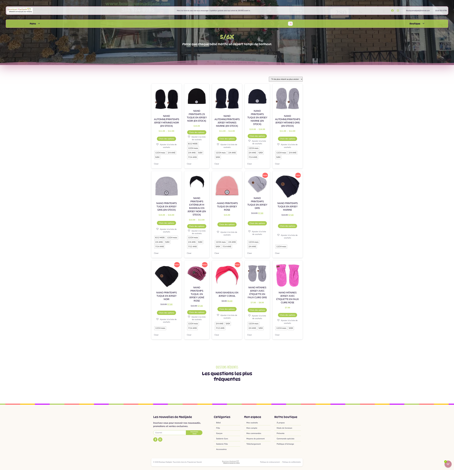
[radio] (160, 152)
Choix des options (166, 138)
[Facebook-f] (155, 439)
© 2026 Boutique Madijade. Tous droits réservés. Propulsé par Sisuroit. (177, 462)
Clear (156, 164)
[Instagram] (160, 439)
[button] (39, 23)
